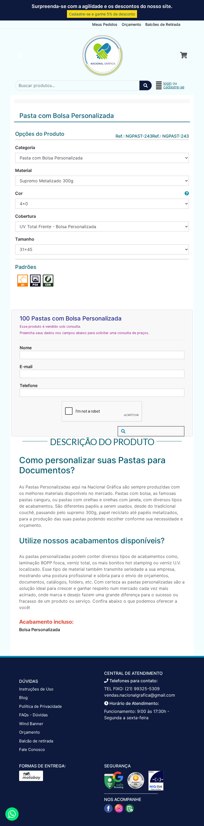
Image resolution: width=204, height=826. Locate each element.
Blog (23, 697)
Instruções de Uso (36, 689)
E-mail (26, 366)
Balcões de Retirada (162, 24)
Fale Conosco (32, 749)
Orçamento (131, 24)
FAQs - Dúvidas (33, 714)
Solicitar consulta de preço (153, 431)
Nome (26, 347)
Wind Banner (31, 723)
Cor (19, 193)
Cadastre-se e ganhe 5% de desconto (102, 14)
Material (23, 170)
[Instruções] (129, 808)
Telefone (28, 385)
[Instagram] (119, 808)
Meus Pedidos (104, 24)
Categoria (25, 147)
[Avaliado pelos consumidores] (156, 780)
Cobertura (25, 216)
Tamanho (24, 239)
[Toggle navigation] (20, 55)
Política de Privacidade (40, 706)
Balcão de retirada (36, 740)
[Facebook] (108, 808)
